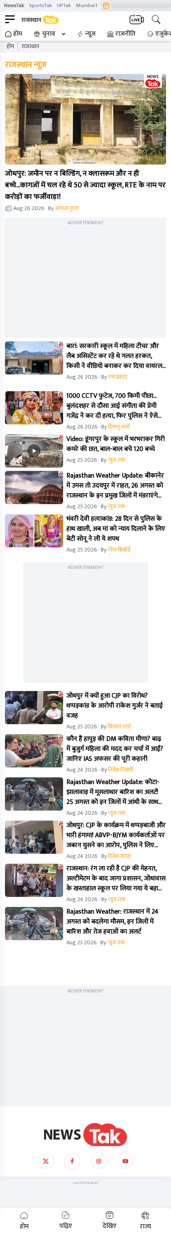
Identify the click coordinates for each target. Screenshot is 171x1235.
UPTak (64, 5)
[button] (85, 119)
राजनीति (125, 34)
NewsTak (14, 5)
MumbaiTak (89, 5)
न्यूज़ (90, 34)
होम (17, 34)
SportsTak (40, 5)
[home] (85, 1134)
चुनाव (48, 34)
